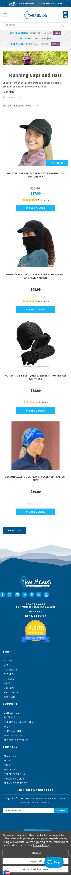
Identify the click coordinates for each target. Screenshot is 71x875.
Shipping (9, 717)
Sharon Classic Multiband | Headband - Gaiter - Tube (35, 478)
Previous (9, 97)
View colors (35, 208)
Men (6, 665)
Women (8, 660)
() (65, 13)
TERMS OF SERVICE (15, 783)
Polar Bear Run (14, 774)
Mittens (9, 678)
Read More (9, 91)
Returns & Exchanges (18, 721)
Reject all (35, 861)
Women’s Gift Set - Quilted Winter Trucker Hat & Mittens (35, 377)
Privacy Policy (41, 845)
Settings (35, 853)
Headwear (10, 669)
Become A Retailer (16, 740)
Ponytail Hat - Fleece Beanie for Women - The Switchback (35, 175)
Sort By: (7, 105)
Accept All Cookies (35, 869)
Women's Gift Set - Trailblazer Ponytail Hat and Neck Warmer (35, 276)
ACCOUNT (10, 697)
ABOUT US (10, 755)
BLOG (7, 760)
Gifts (7, 683)
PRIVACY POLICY (14, 778)
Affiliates (10, 769)
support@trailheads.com (35, 606)
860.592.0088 (35, 604)
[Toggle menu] (5, 16)
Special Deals (13, 735)
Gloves (8, 674)
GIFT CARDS (11, 692)
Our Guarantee (14, 731)
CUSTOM (9, 687)
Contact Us (11, 712)
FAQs (7, 726)
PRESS (7, 765)
